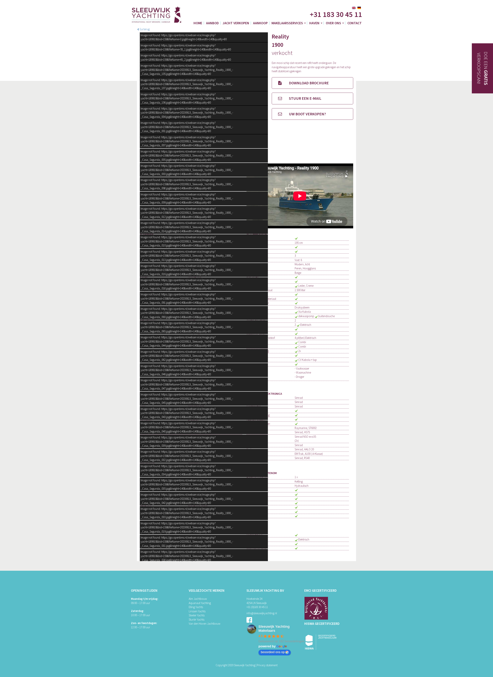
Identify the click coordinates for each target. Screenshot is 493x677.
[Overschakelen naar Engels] (353, 8)
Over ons (333, 23)
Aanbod (212, 23)
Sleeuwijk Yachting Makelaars (274, 629)
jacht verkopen (236, 23)
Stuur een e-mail (304, 98)
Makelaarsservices (287, 23)
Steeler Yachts (197, 615)
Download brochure (308, 82)
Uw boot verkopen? (307, 113)
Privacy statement (267, 665)
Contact (354, 23)
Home (198, 23)
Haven (314, 23)
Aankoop (260, 23)
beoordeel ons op (273, 652)
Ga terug (144, 29)
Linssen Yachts (197, 611)
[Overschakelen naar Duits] (359, 8)
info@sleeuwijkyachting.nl (261, 613)
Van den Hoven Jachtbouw (204, 623)
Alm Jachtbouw (198, 599)
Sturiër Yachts (196, 619)
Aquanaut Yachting (200, 603)
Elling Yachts (196, 607)
